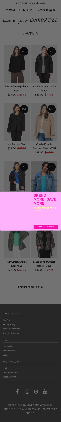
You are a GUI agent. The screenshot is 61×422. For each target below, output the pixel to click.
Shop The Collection (46, 227)
